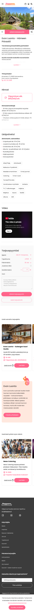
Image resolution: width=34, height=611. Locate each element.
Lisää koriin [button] (7, 365)
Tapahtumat (5, 540)
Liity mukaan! (5, 564)
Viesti (3, 274)
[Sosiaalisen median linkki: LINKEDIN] (11, 516)
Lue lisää (16, 65)
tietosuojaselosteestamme (17, 603)
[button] (2, 3)
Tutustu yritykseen (12, 415)
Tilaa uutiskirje (17, 585)
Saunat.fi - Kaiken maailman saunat (12, 567)
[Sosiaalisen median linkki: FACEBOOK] (3, 516)
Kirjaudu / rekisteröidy (7, 533)
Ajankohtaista (5, 547)
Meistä (3, 526)
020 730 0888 (8, 80)
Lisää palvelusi (6, 557)
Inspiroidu (4, 529)
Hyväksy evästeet (17, 607)
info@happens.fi (7, 511)
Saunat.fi (4, 543)
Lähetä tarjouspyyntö (17, 32)
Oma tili (4, 536)
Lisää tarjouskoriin (17, 300)
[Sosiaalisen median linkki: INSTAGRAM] (20, 516)
